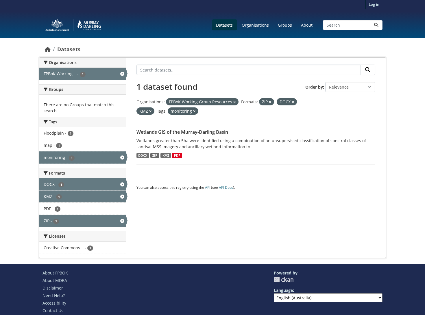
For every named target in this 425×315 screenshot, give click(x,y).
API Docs (226, 187)
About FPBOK (55, 273)
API (207, 187)
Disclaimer (52, 288)
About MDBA (54, 280)
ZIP (154, 155)
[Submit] (376, 25)
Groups (285, 25)
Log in (374, 4)
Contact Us (52, 310)
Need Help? (53, 295)
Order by (314, 87)
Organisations (255, 25)
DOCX (142, 155)
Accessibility (54, 303)
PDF (177, 155)
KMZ (165, 155)
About (307, 25)
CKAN (283, 279)
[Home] (48, 49)
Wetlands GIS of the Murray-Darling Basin (182, 132)
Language (283, 290)
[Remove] (234, 102)
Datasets (224, 25)
